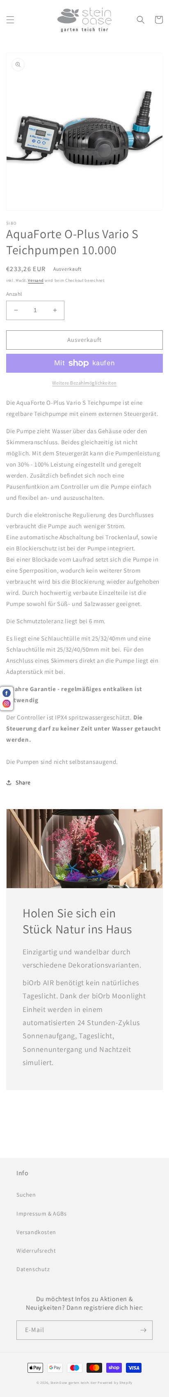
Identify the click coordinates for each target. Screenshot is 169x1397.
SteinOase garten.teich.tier (73, 1382)
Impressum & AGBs (41, 1213)
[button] (10, 20)
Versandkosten (36, 1232)
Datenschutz (33, 1269)
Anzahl (14, 293)
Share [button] (23, 782)
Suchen (26, 1194)
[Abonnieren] (143, 1330)
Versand (35, 280)
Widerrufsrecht (36, 1250)
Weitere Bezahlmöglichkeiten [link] (84, 383)
